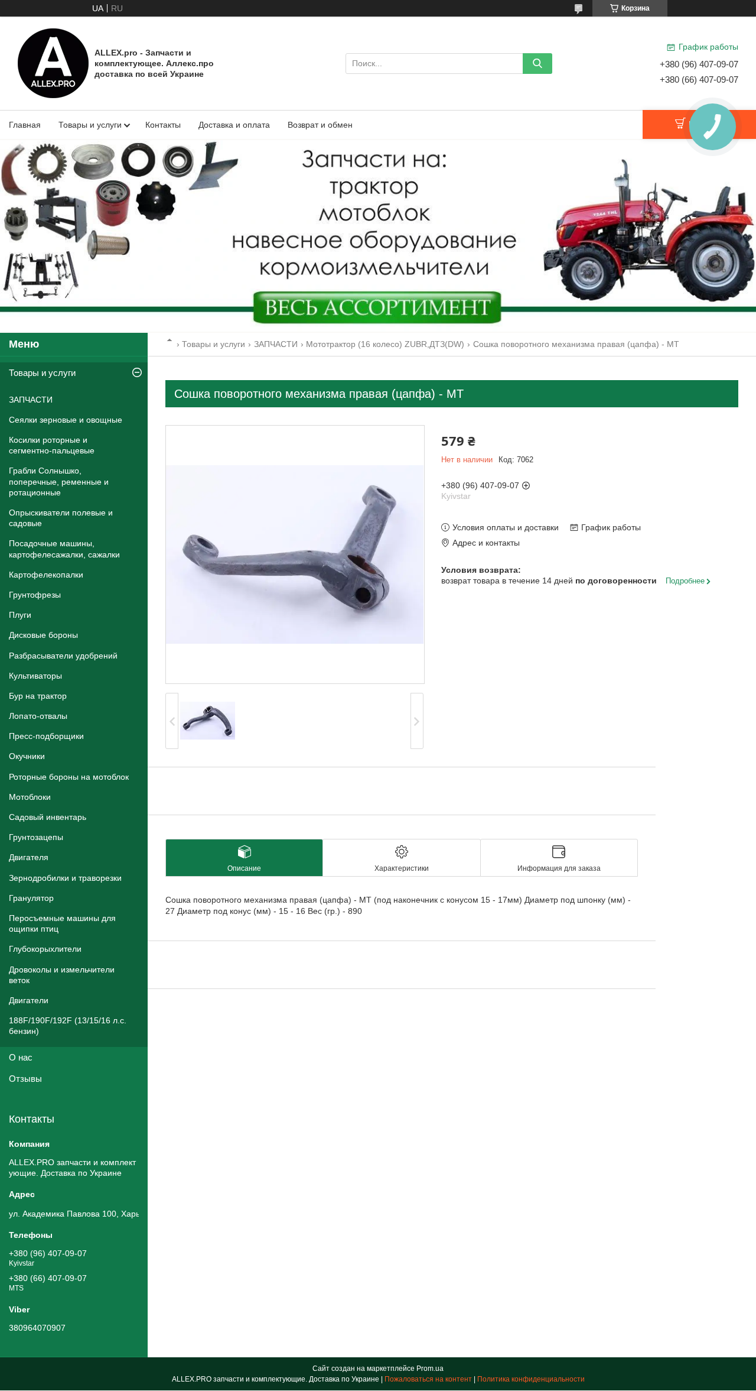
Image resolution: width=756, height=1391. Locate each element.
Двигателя (28, 857)
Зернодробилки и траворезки (65, 878)
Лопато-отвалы (38, 716)
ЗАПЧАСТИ (276, 344)
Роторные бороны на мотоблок (69, 777)
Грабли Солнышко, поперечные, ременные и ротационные (59, 481)
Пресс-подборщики (46, 736)
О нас (20, 1057)
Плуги (20, 615)
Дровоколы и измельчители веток (62, 975)
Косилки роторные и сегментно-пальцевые (51, 445)
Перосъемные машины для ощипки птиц (62, 923)
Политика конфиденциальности (531, 1379)
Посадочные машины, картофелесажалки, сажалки (64, 549)
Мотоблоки (30, 797)
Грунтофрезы (35, 594)
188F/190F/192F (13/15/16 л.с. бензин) (67, 1026)
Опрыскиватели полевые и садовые (61, 518)
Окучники (27, 756)
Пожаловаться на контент (428, 1379)
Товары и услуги (90, 124)
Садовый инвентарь (47, 817)
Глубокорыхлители (45, 949)
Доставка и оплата (234, 124)
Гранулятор (31, 898)
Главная (25, 124)
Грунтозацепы (36, 837)
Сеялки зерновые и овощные (65, 419)
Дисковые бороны (43, 635)
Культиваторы (35, 675)
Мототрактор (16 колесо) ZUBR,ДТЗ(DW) (385, 344)
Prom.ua (430, 1368)
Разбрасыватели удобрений (63, 655)
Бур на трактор (38, 696)
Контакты (163, 124)
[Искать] (537, 63)
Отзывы (25, 1079)
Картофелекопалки (46, 574)
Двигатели (28, 1000)
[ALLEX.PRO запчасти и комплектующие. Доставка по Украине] (53, 62)
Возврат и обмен (320, 124)
